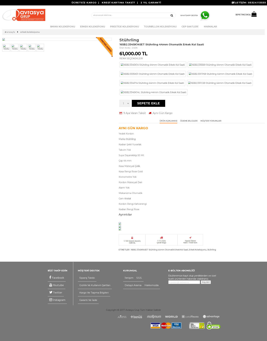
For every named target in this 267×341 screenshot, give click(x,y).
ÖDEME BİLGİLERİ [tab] (189, 121)
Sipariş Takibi (87, 277)
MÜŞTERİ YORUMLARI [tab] (211, 121)
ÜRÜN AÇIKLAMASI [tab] (168, 121)
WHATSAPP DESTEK (189, 15)
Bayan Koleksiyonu (62, 26)
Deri (140, 182)
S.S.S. (139, 277)
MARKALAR (210, 26)
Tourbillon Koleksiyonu (160, 26)
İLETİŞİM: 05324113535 (250, 2)
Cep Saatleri (190, 26)
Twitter (57, 292)
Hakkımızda (151, 285)
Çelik (137, 166)
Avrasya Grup (132, 310)
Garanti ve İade (88, 300)
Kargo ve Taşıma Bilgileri (94, 292)
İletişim (129, 277)
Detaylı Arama (133, 285)
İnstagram (58, 300)
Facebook (57, 277)
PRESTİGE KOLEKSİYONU (124, 26)
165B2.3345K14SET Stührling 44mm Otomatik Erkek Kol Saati (159, 250)
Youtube (58, 285)
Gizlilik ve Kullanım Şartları (94, 285)
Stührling (129, 40)
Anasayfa (10, 32)
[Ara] (172, 15)
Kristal (127, 198)
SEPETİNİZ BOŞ (242, 14)
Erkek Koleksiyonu (92, 26)
